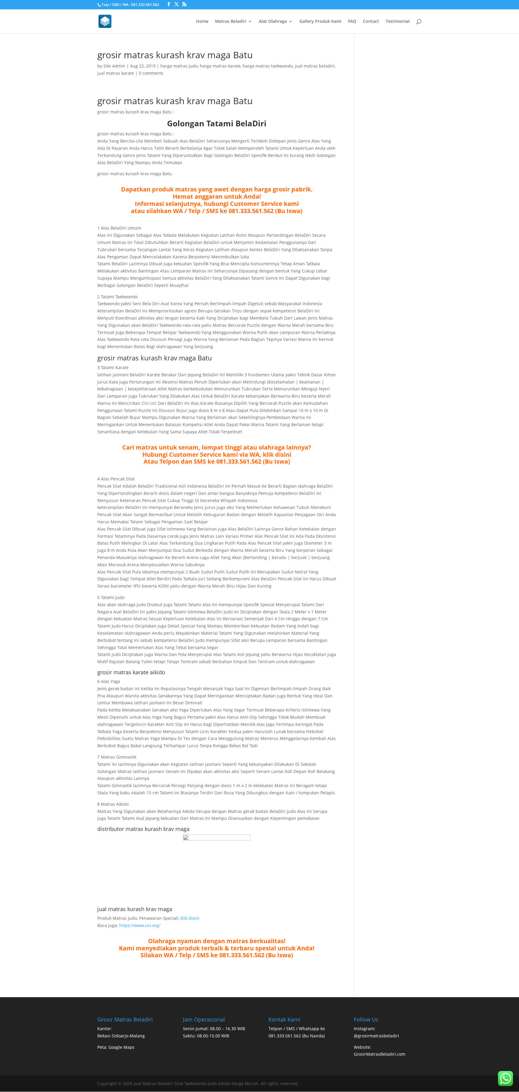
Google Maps (121, 1047)
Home (202, 21)
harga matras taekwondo (268, 66)
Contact (371, 21)
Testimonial (398, 21)
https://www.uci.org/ (139, 925)
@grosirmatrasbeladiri (376, 1036)
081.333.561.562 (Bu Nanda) (297, 1036)
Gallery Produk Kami (320, 21)
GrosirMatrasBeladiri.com (379, 1054)
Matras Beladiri (230, 21)
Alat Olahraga (273, 21)
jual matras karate (115, 73)
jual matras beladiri (315, 66)
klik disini (190, 918)
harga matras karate (220, 66)
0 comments (151, 73)
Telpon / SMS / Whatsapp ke (297, 1028)
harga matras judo (179, 66)
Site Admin (114, 66)
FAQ (352, 21)
